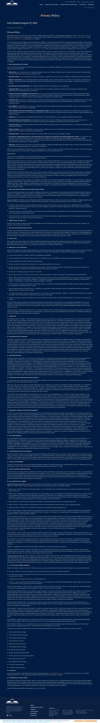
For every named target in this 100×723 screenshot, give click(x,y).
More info (69, 721)
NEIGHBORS (82, 4)
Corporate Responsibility (70, 1)
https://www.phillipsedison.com (78, 37)
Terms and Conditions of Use (36, 48)
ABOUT (32, 705)
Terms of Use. (63, 721)
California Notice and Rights (15, 27)
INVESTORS (91, 4)
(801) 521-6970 (69, 713)
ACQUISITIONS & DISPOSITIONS (68, 4)
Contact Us (91, 1)
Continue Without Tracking (90, 720)
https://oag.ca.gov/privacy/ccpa (16, 529)
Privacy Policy (54, 721)
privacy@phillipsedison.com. (56, 673)
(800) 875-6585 (53, 715)
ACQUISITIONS (34, 711)
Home (85, 7)
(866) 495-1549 (67, 714)
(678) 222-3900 (83, 713)
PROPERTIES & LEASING (36, 707)
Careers (78, 1)
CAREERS (32, 709)
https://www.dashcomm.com (15, 38)
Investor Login (84, 1)
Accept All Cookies (78, 720)
